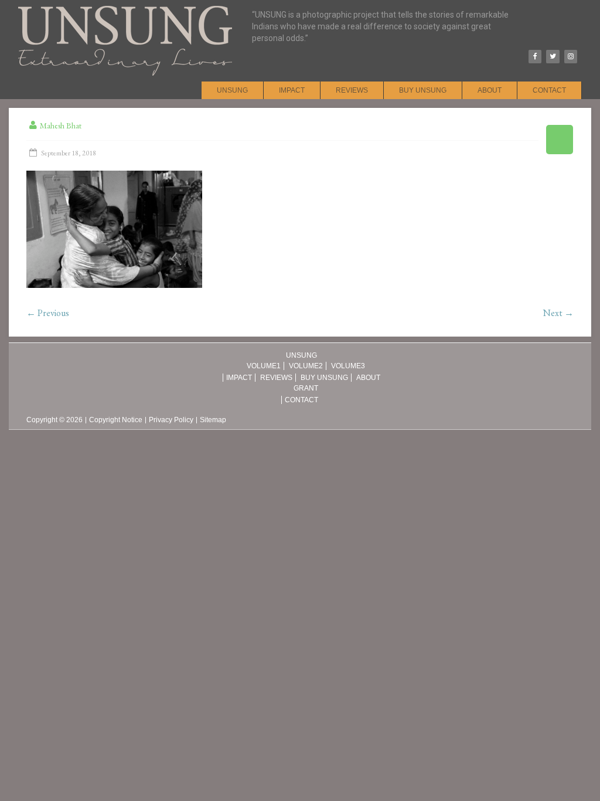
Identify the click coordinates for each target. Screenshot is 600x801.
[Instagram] (570, 56)
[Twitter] (552, 56)
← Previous (47, 313)
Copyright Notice (115, 420)
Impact (292, 90)
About (490, 90)
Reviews (352, 90)
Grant (306, 388)
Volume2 (306, 366)
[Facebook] (535, 56)
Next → (558, 313)
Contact (549, 90)
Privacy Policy (171, 420)
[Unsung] (125, 6)
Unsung (232, 90)
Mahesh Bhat (60, 125)
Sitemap (213, 420)
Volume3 (348, 366)
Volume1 (264, 366)
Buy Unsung (422, 90)
